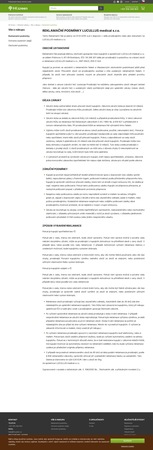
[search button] (101, 8)
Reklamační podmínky (19, 36)
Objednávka (128, 429)
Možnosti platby (130, 435)
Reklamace (128, 423)
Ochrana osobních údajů (19, 41)
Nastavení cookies (127, 446)
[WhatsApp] (114, 2)
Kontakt (135, 2)
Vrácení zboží (129, 432)
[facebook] (118, 2)
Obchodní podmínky (18, 45)
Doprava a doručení (131, 426)
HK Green (11, 5)
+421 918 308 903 (129, 9)
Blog (127, 2)
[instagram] (121, 2)
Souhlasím (128, 441)
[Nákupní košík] (143, 8)
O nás (91, 426)
